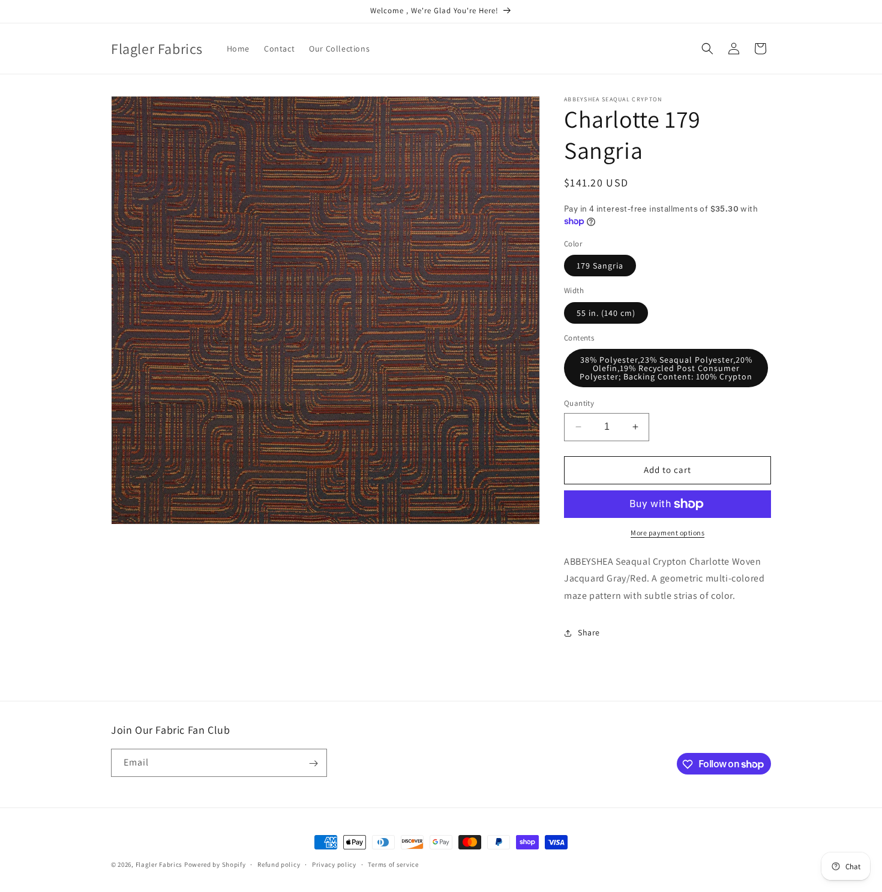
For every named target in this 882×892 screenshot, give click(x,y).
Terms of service (393, 864)
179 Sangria (600, 265)
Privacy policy (334, 864)
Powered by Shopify (215, 864)
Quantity (579, 403)
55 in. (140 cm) (606, 313)
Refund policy (278, 864)
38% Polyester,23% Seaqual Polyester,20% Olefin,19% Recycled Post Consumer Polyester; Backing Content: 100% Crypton (666, 368)
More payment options (667, 532)
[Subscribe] (313, 763)
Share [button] (589, 632)
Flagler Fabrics (159, 864)
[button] (707, 48)
